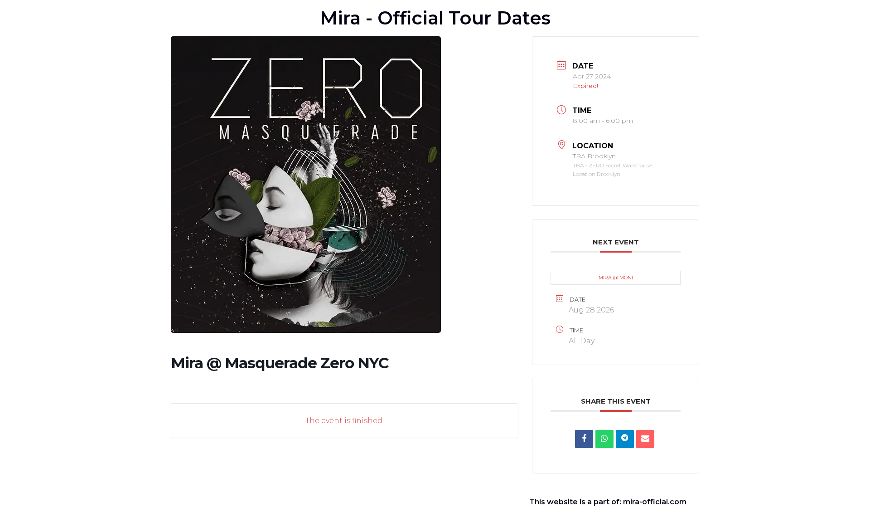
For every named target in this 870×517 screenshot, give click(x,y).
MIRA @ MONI (616, 277)
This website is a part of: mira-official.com (607, 501)
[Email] (645, 439)
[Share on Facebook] (584, 439)
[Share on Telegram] (625, 439)
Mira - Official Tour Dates (435, 18)
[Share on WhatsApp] (604, 439)
